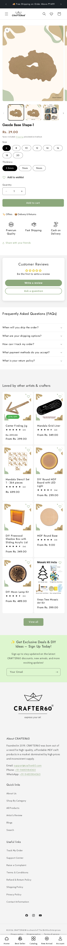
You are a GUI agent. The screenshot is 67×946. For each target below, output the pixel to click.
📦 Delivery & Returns (25, 214)
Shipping (19, 137)
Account (60, 943)
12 (37, 148)
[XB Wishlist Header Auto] (51, 13)
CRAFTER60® (20, 930)
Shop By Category (16, 800)
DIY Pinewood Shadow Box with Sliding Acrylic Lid (17, 539)
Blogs (10, 822)
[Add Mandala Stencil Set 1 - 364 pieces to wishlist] (28, 450)
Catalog (33, 943)
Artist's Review (14, 815)
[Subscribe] (56, 672)
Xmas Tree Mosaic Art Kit (47, 601)
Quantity (7, 184)
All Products (13, 808)
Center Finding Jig (16, 425)
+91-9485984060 (25, 769)
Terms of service (52, 934)
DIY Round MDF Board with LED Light (46, 483)
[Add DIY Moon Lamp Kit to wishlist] (28, 563)
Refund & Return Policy (19, 879)
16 (58, 148)
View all (33, 621)
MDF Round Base (47, 535)
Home (6, 943)
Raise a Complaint (16, 865)
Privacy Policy (14, 894)
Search (10, 830)
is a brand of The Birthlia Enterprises (44, 930)
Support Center (15, 857)
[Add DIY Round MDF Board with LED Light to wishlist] (60, 450)
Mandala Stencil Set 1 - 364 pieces (17, 481)
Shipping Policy (15, 887)
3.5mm (10, 168)
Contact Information (18, 901)
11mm (39, 168)
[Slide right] (63, 113)
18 (7, 155)
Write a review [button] (33, 282)
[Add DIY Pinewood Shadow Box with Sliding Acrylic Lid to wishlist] (28, 506)
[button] (6, 13)
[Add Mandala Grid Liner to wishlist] (60, 396)
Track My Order (15, 850)
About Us (12, 793)
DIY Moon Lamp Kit (17, 592)
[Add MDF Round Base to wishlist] (60, 506)
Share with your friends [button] (18, 242)
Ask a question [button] (33, 290)
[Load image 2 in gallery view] (33, 112)
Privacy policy (17, 934)
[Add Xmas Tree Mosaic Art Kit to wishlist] (60, 563)
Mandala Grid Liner (48, 425)
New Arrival (47, 943)
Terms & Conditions (17, 872)
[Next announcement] (61, 4)
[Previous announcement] (6, 4)
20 (18, 155)
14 (47, 148)
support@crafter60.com (28, 765)
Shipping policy (34, 934)
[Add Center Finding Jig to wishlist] (28, 396)
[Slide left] (3, 113)
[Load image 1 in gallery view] (16, 112)
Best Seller (20, 943)
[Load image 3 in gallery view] (51, 112)
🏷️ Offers (7, 214)
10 (26, 148)
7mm (25, 168)
